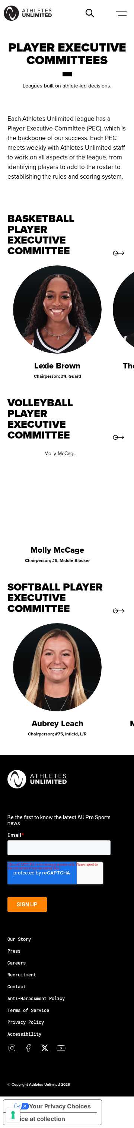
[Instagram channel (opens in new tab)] (12, 1048)
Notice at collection (37, 1118)
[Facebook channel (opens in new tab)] (28, 1048)
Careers (16, 963)
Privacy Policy (25, 1022)
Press (13, 951)
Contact (16, 986)
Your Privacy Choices (60, 1106)
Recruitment (21, 975)
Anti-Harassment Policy (36, 998)
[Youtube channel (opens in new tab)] (61, 1048)
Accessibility (24, 1034)
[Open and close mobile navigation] (121, 13)
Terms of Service (28, 1010)
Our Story (19, 939)
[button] (89, 13)
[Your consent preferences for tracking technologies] (13, 1115)
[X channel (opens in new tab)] (44, 1048)
